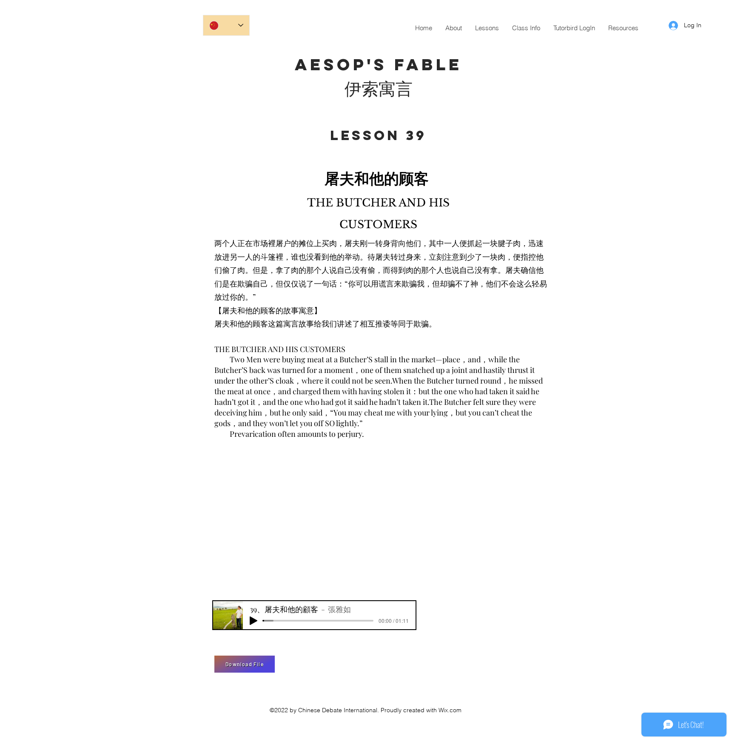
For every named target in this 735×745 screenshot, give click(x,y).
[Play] (253, 620)
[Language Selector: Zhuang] (226, 25)
